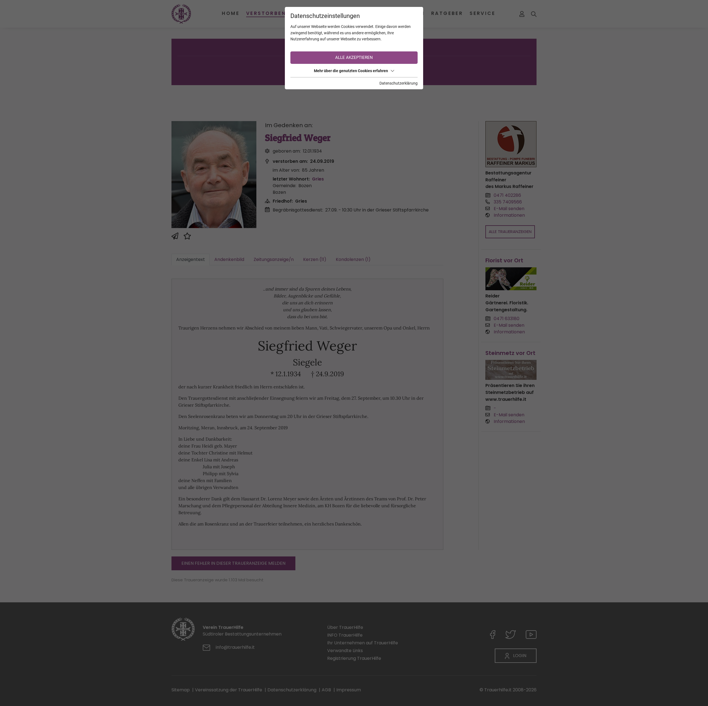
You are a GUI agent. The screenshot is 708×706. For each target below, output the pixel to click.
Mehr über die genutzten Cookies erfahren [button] (351, 71)
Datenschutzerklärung (398, 83)
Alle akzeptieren (354, 57)
